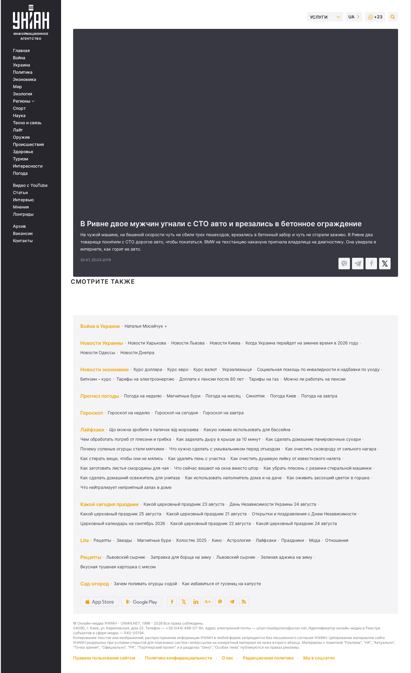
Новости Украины (101, 343)
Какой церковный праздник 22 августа (210, 523)
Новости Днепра (137, 352)
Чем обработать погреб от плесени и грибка (125, 439)
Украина (21, 65)
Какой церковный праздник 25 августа (120, 513)
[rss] (244, 602)
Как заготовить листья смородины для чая (124, 468)
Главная (21, 50)
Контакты (23, 240)
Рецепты (102, 540)
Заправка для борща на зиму (180, 557)
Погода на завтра (319, 395)
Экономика (24, 79)
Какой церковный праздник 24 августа (296, 523)
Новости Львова (188, 342)
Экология (22, 93)
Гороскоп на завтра (223, 412)
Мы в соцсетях (319, 657)
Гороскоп (91, 413)
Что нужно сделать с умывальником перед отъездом (224, 448)
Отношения (336, 540)
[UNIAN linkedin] (196, 602)
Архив (19, 226)
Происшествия (28, 144)
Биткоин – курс (95, 378)
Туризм (20, 158)
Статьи (20, 192)
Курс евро (177, 369)
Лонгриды (23, 214)
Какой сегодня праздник (109, 504)
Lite (84, 540)
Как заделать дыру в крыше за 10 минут (218, 439)
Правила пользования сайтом (104, 657)
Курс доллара (148, 369)
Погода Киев (283, 395)
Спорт (19, 108)
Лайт (18, 130)
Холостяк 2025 (191, 540)
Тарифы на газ (264, 378)
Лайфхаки (92, 430)
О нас (227, 657)
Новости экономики (104, 369)
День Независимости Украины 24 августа (273, 504)
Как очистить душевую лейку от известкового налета (285, 458)
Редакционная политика (268, 657)
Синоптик (255, 395)
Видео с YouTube (30, 185)
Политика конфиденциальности (178, 657)
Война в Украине (100, 326)
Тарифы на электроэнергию (145, 378)
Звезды (124, 540)
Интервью (23, 199)
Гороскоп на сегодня (176, 412)
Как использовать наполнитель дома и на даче (233, 477)
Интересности (27, 166)
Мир (17, 86)
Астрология (239, 540)
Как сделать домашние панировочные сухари (313, 439)
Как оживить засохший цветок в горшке (328, 477)
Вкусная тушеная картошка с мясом (118, 566)
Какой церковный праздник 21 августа (206, 513)
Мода (314, 540)
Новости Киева (225, 342)
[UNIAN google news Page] (208, 602)
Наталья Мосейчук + (146, 326)
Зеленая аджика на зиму (286, 557)
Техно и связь (27, 122)
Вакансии (22, 233)
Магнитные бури (183, 395)
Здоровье (23, 151)
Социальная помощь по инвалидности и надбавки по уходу (318, 369)
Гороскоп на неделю (129, 412)
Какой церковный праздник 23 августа (184, 504)
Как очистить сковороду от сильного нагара (330, 448)
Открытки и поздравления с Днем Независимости (304, 513)
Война (19, 57)
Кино (217, 540)
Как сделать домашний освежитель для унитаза (130, 477)
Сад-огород (94, 584)
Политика (22, 72)
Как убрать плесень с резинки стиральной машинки (317, 468)
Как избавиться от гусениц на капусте (221, 583)
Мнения (21, 207)
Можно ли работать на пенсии (314, 378)
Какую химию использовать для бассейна (247, 429)
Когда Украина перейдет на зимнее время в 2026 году (302, 342)
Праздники (292, 540)
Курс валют (205, 369)
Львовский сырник (125, 557)
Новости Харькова (147, 342)
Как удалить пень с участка (196, 458)
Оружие (21, 137)
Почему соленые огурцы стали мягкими (122, 448)
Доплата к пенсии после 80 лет (211, 378)
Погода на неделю (143, 395)
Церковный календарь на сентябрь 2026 (122, 523)
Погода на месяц (223, 395)
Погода (20, 173)
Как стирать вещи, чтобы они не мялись (121, 458)
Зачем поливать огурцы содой (145, 583)
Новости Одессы (97, 352)
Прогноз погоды (99, 396)
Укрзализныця (237, 369)
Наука (19, 115)
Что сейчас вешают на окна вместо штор (216, 468)
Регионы (22, 101)
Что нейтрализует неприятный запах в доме (126, 487)
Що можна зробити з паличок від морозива (154, 429)
